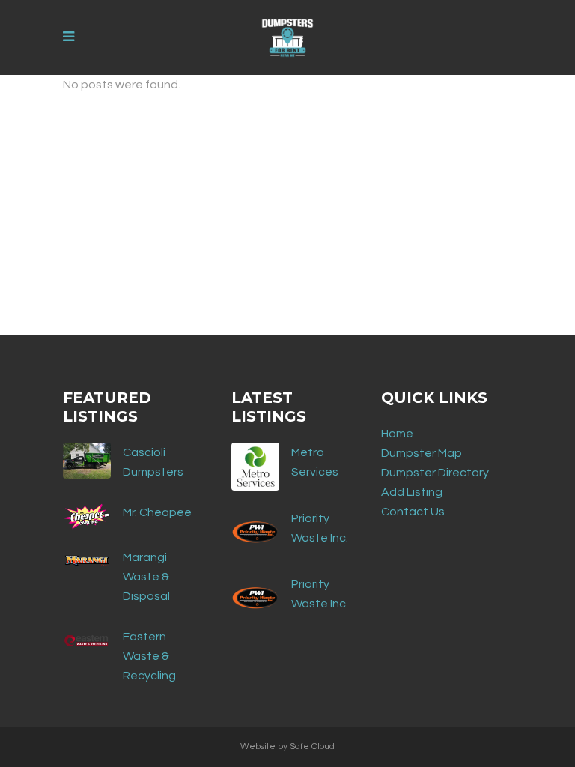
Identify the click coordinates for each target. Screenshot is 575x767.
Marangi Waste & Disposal (146, 576)
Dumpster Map (421, 453)
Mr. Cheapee (157, 512)
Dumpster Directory (435, 473)
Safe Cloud (312, 746)
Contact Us (413, 512)
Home (397, 434)
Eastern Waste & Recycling (149, 656)
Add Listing (411, 492)
